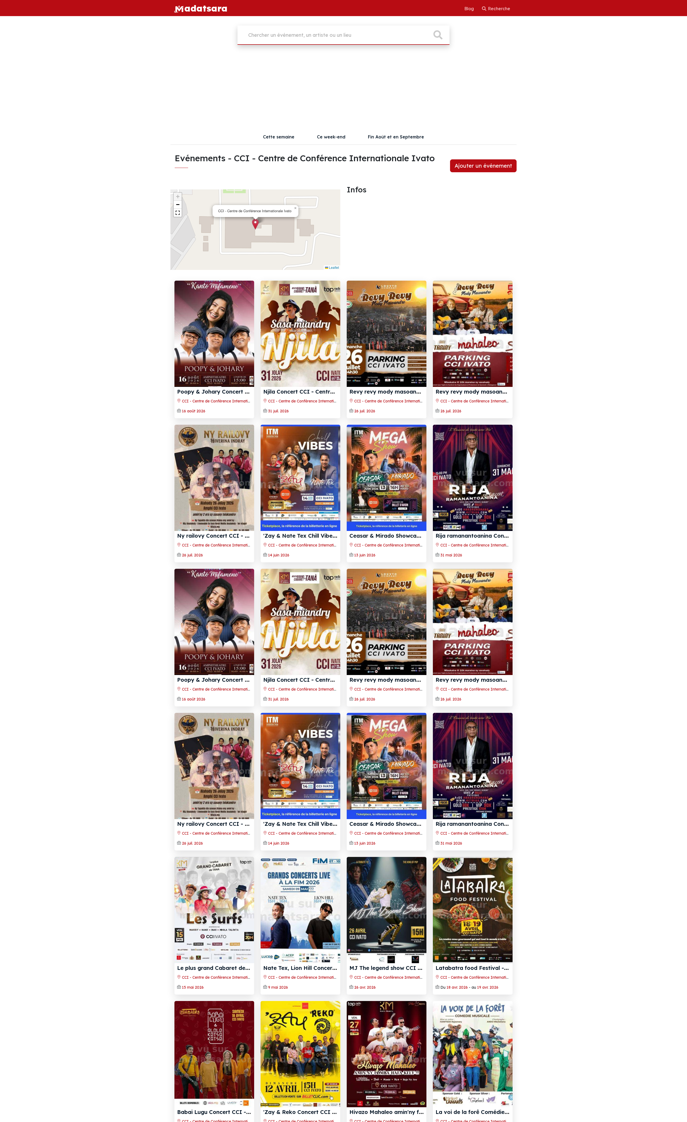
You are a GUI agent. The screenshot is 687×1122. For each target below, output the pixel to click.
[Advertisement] (343, 89)
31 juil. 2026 (278, 411)
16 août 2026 (193, 411)
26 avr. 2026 (365, 987)
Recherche (498, 8)
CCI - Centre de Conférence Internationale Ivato (225, 401)
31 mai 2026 (451, 555)
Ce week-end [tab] (331, 137)
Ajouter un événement (483, 165)
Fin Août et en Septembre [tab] (396, 137)
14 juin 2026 (278, 555)
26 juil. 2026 (364, 411)
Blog (469, 8)
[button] (255, 224)
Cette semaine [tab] (278, 137)
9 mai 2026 (278, 987)
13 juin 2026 (364, 555)
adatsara (206, 8)
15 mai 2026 (193, 987)
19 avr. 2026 (487, 987)
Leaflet (333, 267)
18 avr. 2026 (457, 987)
